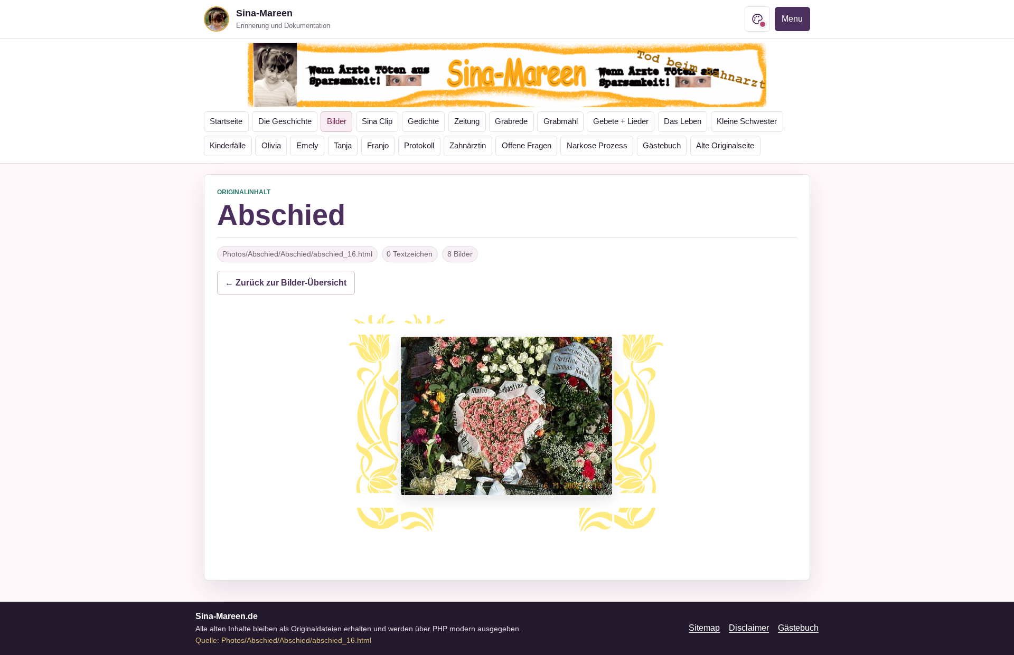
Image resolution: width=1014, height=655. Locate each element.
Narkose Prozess (597, 145)
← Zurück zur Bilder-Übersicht (285, 282)
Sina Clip (377, 121)
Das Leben (682, 121)
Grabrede (511, 121)
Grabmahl (560, 121)
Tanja (343, 145)
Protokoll (419, 145)
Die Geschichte (285, 121)
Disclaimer (749, 627)
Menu (792, 18)
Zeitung (467, 121)
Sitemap (704, 627)
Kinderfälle (228, 145)
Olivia (271, 145)
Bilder (336, 121)
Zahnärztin (467, 145)
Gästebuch (662, 145)
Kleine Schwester (747, 121)
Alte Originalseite (725, 145)
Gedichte (423, 121)
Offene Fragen (526, 145)
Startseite (226, 121)
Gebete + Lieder (621, 121)
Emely (307, 145)
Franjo (378, 145)
